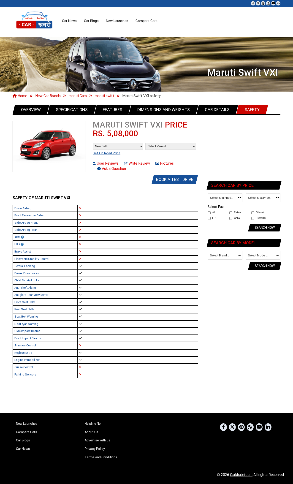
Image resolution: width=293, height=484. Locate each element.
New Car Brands (48, 96)
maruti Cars (78, 96)
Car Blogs (91, 21)
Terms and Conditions (101, 457)
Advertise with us (97, 440)
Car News (69, 21)
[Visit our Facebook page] (253, 3)
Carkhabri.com (241, 475)
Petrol (237, 212)
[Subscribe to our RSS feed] (268, 3)
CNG (237, 218)
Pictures (167, 163)
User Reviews (108, 163)
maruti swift (104, 96)
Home (22, 96)
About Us (91, 432)
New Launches (117, 21)
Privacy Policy (95, 449)
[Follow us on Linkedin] (278, 3)
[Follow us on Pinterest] (263, 3)
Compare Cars (146, 21)
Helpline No (93, 423)
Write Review (139, 163)
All (213, 212)
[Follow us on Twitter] (258, 3)
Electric (261, 218)
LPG (214, 218)
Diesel (260, 212)
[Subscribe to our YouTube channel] (273, 3)
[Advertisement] (244, 147)
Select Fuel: (216, 207)
